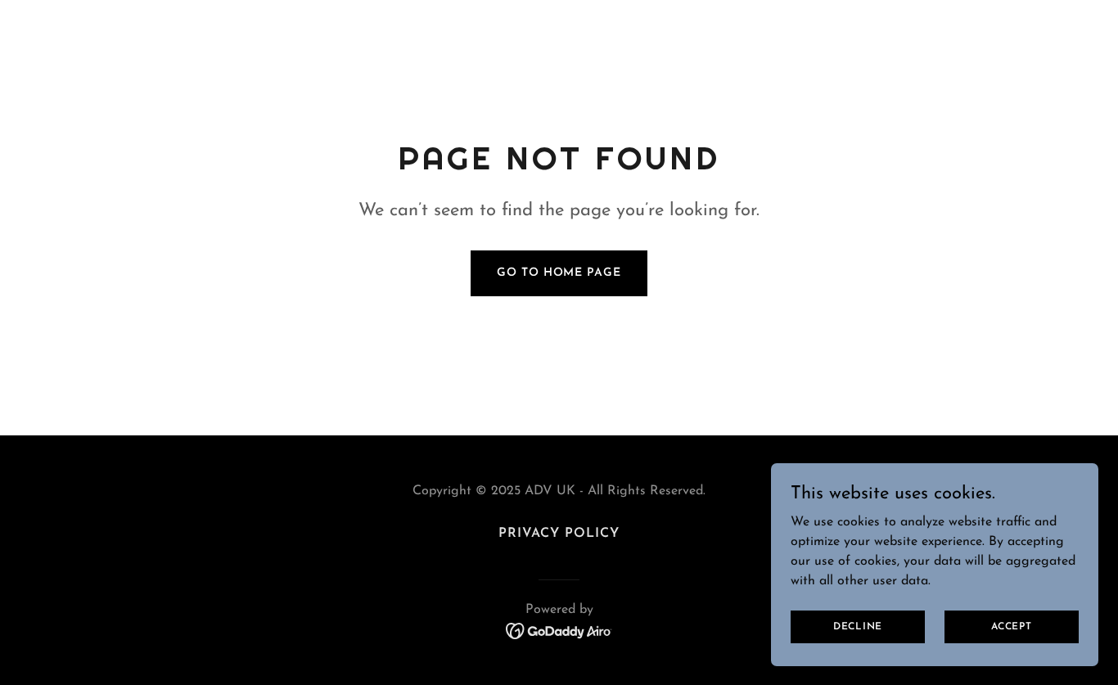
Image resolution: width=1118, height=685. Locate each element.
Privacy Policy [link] (559, 533)
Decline (857, 626)
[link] (559, 630)
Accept (1011, 626)
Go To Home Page (558, 273)
